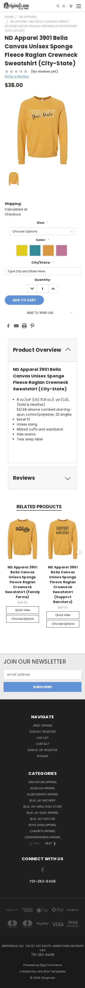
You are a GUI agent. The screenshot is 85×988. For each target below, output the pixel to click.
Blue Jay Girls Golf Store (42, 807)
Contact (43, 744)
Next (80, 552)
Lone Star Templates (51, 971)
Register (50, 750)
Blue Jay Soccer (42, 819)
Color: (42, 240)
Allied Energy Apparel (42, 794)
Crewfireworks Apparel (43, 837)
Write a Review (17, 76)
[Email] (16, 325)
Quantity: (42, 279)
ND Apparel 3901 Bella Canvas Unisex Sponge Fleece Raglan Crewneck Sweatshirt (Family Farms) (22, 582)
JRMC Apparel (43, 725)
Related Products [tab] (39, 507)
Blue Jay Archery (42, 800)
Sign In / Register (43, 732)
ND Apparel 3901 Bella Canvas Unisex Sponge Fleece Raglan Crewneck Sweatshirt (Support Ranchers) (63, 584)
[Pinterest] (32, 325)
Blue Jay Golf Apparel (43, 813)
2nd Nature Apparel (42, 782)
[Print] (24, 325)
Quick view (22, 610)
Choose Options (22, 619)
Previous (5, 552)
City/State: (42, 262)
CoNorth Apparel (42, 831)
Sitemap (42, 756)
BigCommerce (51, 965)
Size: (42, 222)
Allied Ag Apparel (42, 788)
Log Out (43, 738)
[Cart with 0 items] (71, 6)
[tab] (42, 478)
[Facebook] (8, 325)
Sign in (33, 750)
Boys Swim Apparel (42, 825)
